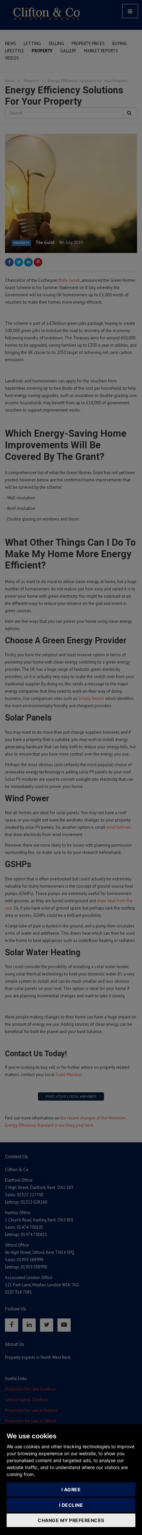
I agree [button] (71, 1489)
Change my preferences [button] (71, 1520)
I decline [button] (71, 1505)
